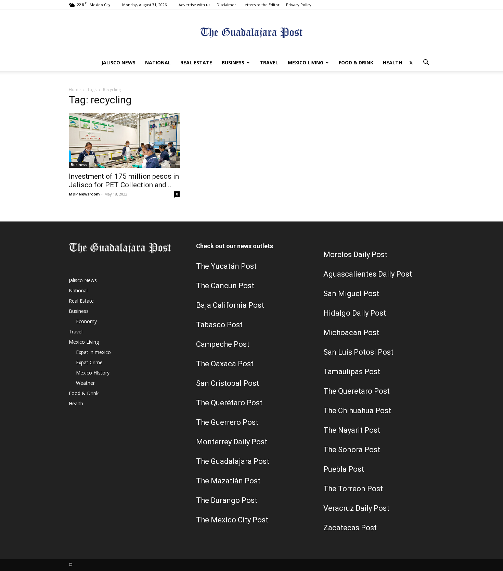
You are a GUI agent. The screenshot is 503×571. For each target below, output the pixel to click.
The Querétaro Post (229, 402)
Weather (85, 383)
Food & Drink (356, 62)
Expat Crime (89, 362)
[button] (426, 63)
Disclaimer (226, 4)
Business (233, 62)
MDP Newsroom (84, 193)
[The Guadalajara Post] (251, 32)
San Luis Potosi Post (358, 352)
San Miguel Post (351, 293)
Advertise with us (194, 4)
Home (75, 89)
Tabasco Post (219, 324)
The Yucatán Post (226, 266)
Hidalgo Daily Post (354, 313)
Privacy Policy (298, 4)
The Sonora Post (351, 449)
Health (392, 62)
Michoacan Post (351, 332)
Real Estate (196, 62)
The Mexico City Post (232, 520)
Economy (86, 321)
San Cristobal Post (227, 383)
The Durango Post (226, 500)
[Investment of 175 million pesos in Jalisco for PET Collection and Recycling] (124, 140)
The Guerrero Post (227, 422)
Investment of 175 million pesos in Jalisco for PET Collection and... (124, 180)
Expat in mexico (93, 352)
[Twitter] (411, 62)
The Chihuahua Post (357, 410)
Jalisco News (118, 62)
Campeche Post (222, 344)
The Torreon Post (353, 488)
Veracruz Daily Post (356, 508)
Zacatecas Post (350, 527)
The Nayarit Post (351, 430)
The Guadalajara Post (232, 461)
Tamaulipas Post (351, 371)
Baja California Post (230, 305)
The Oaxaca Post (225, 363)
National (158, 62)
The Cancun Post (225, 285)
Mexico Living (305, 62)
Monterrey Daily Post (231, 441)
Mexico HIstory (92, 372)
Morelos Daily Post (355, 254)
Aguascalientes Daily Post (367, 274)
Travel (269, 62)
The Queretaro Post (356, 391)
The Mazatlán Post (228, 481)
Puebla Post (343, 469)
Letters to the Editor (261, 4)
